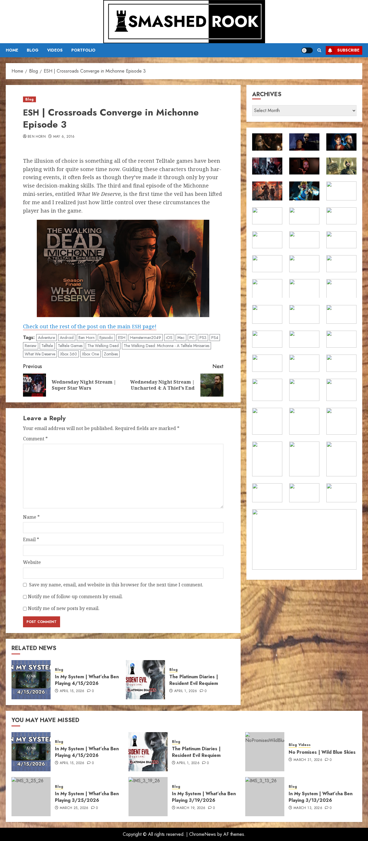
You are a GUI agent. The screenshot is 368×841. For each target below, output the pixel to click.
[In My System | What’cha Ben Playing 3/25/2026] (31, 796)
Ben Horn (37, 137)
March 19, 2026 (191, 808)
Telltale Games (70, 345)
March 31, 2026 (308, 760)
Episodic (106, 337)
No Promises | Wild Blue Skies (322, 752)
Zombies (111, 354)
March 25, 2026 (74, 808)
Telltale (47, 345)
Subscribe (348, 50)
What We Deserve (40, 354)
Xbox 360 (68, 354)
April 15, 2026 (72, 691)
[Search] (319, 50)
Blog (33, 50)
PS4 (214, 337)
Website (32, 562)
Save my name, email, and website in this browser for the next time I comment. (116, 584)
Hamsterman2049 (145, 337)
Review (31, 345)
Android (67, 337)
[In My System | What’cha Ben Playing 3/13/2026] (264, 796)
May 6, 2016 (64, 137)
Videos (55, 50)
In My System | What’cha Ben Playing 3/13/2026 (320, 796)
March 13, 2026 (308, 808)
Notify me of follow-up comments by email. (75, 596)
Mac (181, 337)
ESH (121, 337)
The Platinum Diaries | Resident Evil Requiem (193, 679)
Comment (35, 438)
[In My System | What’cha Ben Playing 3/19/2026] (148, 796)
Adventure (46, 337)
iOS (169, 337)
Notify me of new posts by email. (63, 608)
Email (31, 539)
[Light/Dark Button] (307, 50)
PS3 (203, 337)
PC (192, 337)
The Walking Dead (103, 345)
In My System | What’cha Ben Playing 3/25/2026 (87, 796)
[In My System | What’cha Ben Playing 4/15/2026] (31, 679)
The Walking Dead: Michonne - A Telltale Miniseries (166, 345)
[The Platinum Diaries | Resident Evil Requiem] (145, 679)
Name (31, 517)
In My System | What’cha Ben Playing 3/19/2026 (204, 796)
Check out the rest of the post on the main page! (89, 326)
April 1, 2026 (185, 691)
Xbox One (90, 354)
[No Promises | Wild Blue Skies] (264, 751)
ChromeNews (202, 834)
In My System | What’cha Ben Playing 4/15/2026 (87, 679)
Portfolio (83, 50)
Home (12, 50)
